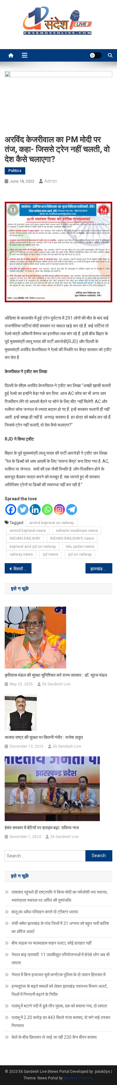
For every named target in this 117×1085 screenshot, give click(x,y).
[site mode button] (95, 55)
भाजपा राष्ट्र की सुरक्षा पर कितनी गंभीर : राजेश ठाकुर (44, 737)
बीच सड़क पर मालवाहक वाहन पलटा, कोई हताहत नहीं (51, 943)
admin (50, 181)
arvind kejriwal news (28, 530)
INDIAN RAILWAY (25, 538)
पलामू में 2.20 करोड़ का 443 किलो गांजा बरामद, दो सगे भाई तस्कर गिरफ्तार (61, 1021)
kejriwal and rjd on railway (33, 546)
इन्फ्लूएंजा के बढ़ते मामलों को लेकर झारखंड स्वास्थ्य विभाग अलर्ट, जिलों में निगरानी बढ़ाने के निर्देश (60, 990)
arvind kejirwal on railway (51, 522)
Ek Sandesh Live (56, 684)
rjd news (50, 554)
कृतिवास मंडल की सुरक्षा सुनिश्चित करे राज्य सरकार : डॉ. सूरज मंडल (56, 675)
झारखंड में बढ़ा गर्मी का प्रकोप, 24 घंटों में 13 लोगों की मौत (101, 568)
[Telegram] (71, 509)
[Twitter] (22, 509)
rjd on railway (80, 554)
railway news (21, 554)
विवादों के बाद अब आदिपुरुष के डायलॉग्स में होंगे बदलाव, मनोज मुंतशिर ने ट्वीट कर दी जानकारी (22, 568)
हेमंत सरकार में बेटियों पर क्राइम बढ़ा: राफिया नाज (42, 827)
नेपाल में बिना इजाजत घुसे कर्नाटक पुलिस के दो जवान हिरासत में (58, 974)
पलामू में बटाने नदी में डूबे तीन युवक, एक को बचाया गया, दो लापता (59, 1005)
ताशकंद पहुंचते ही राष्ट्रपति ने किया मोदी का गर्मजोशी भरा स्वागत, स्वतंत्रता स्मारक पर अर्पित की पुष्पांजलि (60, 896)
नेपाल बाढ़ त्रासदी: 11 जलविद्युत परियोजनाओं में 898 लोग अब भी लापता (61, 958)
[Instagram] (59, 509)
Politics (15, 171)
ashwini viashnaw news (77, 530)
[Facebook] (10, 509)
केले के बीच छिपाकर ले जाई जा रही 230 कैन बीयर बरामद (54, 1037)
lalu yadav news (80, 546)
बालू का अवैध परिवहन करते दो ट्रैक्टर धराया (45, 911)
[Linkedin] (35, 509)
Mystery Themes (78, 1078)
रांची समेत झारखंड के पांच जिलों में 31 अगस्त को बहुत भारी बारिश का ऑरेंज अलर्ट (60, 927)
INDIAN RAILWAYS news (72, 538)
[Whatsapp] (47, 509)
